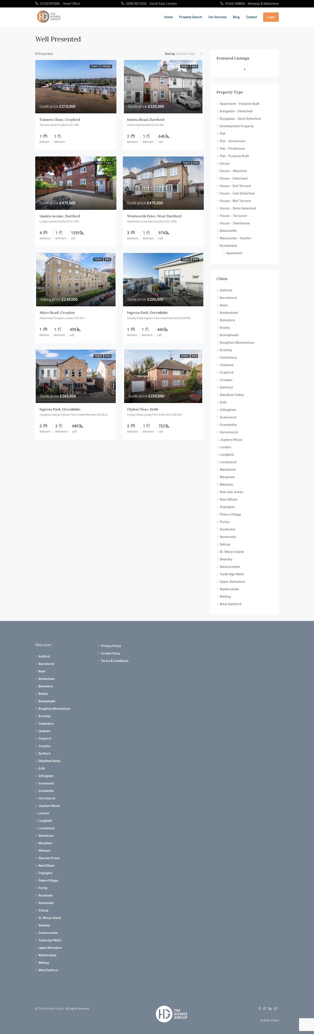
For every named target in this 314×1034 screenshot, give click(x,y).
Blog (236, 17)
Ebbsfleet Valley (232, 395)
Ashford (226, 290)
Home (168, 17)
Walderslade (229, 589)
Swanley (226, 559)
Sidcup (225, 544)
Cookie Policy (110, 653)
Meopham (227, 477)
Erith (223, 402)
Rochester (228, 529)
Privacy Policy (111, 646)
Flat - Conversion (232, 141)
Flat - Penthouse (232, 148)
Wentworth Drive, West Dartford (154, 216)
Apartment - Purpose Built (239, 104)
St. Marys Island (232, 552)
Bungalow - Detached (236, 111)
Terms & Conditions (115, 661)
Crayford (226, 372)
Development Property (237, 126)
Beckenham (229, 313)
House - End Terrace (235, 186)
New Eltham (229, 499)
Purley (224, 522)
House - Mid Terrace (235, 201)
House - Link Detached (237, 193)
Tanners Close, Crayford (60, 119)
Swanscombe (230, 567)
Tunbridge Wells (232, 574)
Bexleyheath (229, 335)
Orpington (227, 507)
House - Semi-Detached (238, 208)
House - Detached (233, 178)
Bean (224, 305)
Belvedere (227, 320)
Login (271, 17)
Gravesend (228, 417)
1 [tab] (247, 69)
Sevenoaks (228, 537)
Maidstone (228, 470)
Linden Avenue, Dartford (60, 216)
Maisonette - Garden (235, 238)
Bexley (225, 328)
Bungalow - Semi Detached (240, 119)
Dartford (226, 387)
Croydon (226, 380)
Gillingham (228, 410)
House (225, 163)
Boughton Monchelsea (237, 343)
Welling (225, 597)
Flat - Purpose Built (234, 156)
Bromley (226, 350)
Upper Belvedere (232, 582)
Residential (228, 246)
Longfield (227, 455)
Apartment (234, 253)
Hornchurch (229, 432)
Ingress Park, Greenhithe (147, 312)
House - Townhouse (235, 223)
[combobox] (189, 53)
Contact (251, 17)
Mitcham (226, 484)
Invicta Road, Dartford (145, 119)
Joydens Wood (231, 440)
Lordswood (228, 462)
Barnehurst (228, 298)
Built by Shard (269, 1020)
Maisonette (228, 231)
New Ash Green (231, 492)
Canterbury (228, 357)
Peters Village (230, 514)
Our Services (217, 17)
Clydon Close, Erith (142, 409)
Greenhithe (228, 425)
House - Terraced (233, 216)
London (225, 447)
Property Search (190, 17)
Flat (222, 134)
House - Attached (233, 171)
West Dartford (230, 604)
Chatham (226, 365)
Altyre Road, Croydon (57, 312)
